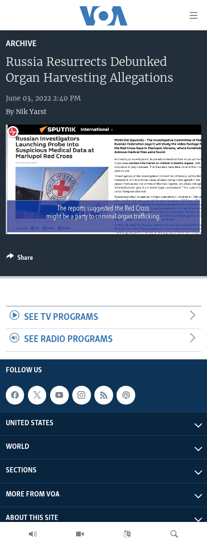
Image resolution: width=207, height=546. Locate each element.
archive (21, 44)
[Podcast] (125, 395)
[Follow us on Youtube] (59, 395)
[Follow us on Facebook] (15, 395)
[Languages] (127, 534)
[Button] (19, 259)
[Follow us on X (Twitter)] (37, 395)
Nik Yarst (31, 111)
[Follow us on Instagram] (81, 395)
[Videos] (79, 534)
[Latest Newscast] (32, 534)
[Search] (174, 534)
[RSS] (103, 395)
